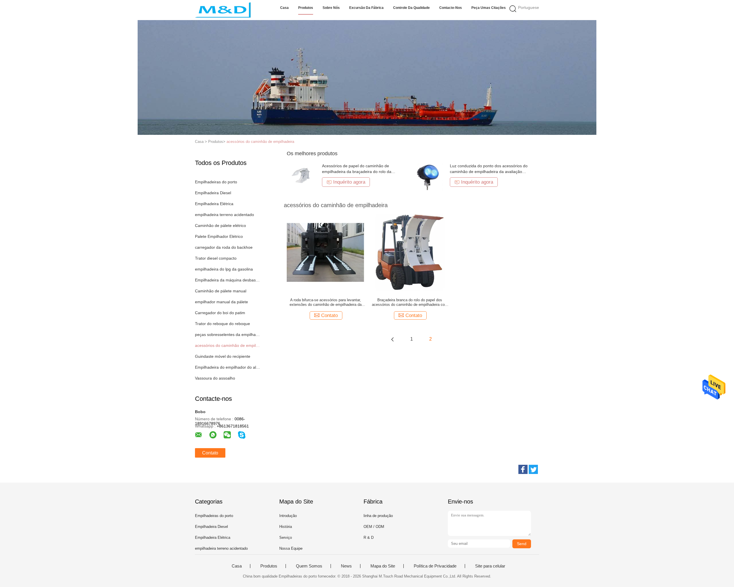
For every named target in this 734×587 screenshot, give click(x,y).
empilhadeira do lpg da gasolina (224, 269)
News (346, 566)
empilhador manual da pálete (221, 302)
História (285, 526)
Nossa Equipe (290, 548)
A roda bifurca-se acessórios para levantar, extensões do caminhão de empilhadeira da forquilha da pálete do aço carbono (326, 302)
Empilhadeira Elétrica (214, 203)
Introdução (288, 516)
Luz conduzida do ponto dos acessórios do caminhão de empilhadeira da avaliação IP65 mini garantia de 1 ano (489, 172)
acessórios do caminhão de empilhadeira (260, 141)
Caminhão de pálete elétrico (220, 225)
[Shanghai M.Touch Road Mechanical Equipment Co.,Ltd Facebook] (523, 469)
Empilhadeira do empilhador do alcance (227, 367)
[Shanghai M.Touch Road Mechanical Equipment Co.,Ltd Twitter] (533, 469)
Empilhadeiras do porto (216, 182)
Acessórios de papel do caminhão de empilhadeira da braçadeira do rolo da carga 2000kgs (356, 172)
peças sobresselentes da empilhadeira (227, 334)
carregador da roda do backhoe (224, 247)
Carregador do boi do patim (220, 312)
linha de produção (378, 516)
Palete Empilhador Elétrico (219, 236)
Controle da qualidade (411, 8)
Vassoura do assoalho (215, 378)
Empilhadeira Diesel (213, 193)
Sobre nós (331, 8)
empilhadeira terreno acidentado (224, 214)
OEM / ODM (374, 526)
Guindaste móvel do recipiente (222, 356)
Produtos (305, 8)
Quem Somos (309, 566)
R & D (369, 537)
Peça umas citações (488, 8)
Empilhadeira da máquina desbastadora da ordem (227, 280)
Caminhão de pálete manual (220, 291)
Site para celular (490, 566)
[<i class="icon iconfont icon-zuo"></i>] (392, 339)
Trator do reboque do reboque (222, 323)
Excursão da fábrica (366, 8)
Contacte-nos (450, 8)
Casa (284, 8)
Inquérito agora (349, 182)
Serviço (285, 537)
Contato (210, 452)
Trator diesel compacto (216, 258)
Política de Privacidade (435, 566)
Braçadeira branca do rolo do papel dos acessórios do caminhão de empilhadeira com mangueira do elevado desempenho (410, 302)
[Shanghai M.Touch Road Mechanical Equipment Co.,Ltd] (223, 10)
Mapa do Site (382, 566)
